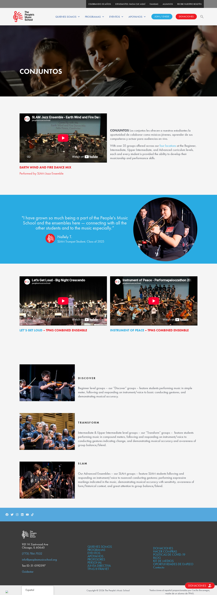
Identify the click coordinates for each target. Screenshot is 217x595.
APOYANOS (135, 16)
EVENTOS (114, 16)
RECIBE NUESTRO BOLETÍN (189, 4)
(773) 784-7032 (32, 554)
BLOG (157, 558)
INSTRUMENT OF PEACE (127, 330)
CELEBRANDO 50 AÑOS (99, 4)
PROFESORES (96, 559)
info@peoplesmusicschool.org (39, 560)
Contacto (158, 567)
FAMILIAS (154, 4)
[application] (78, 16)
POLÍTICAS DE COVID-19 (169, 554)
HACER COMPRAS (165, 551)
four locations (168, 146)
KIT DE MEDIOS (163, 561)
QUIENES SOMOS (65, 16)
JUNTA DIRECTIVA (99, 566)
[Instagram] (17, 514)
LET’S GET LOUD (31, 330)
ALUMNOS (168, 4)
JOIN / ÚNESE (162, 16)
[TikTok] (32, 514)
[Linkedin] (22, 514)
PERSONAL (95, 562)
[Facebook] (7, 514)
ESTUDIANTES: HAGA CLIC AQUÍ (130, 4)
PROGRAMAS (93, 16)
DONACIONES (186, 16)
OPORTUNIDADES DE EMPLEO (173, 564)
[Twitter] (12, 514)
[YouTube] (27, 514)
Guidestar (28, 572)
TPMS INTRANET (98, 569)
